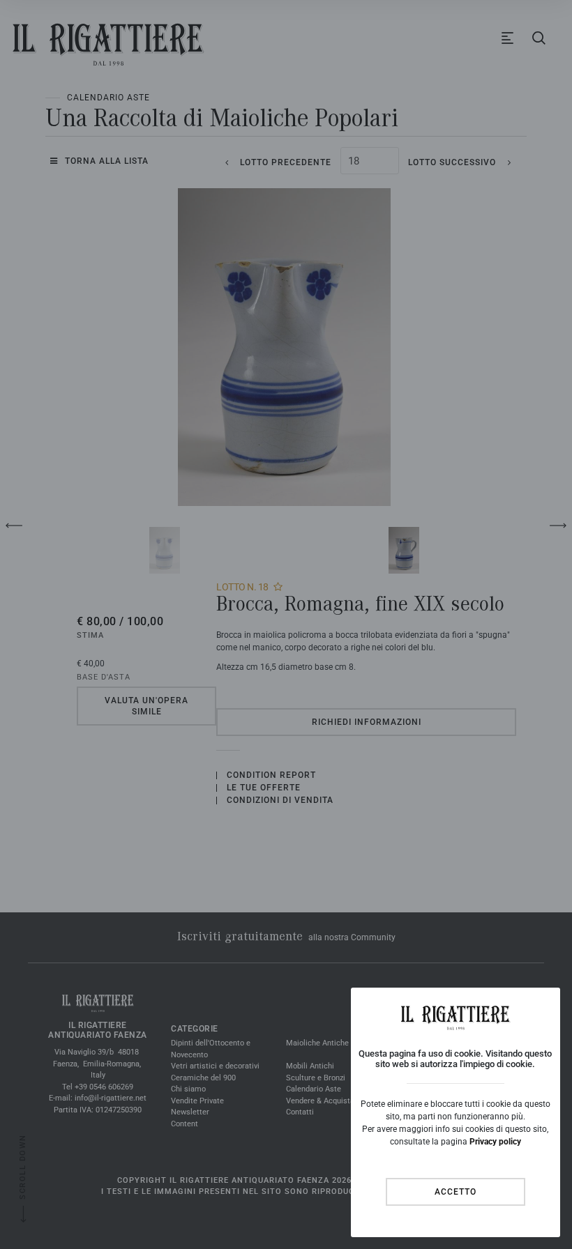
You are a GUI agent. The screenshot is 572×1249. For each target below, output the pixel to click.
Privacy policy (495, 1142)
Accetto (455, 1192)
